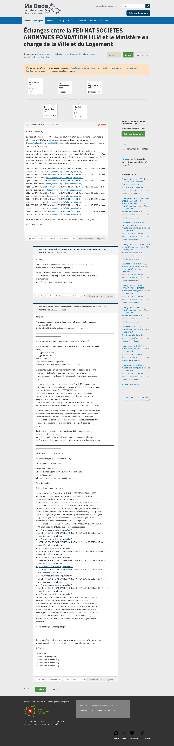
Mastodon (134, 738)
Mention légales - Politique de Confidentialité (41, 724)
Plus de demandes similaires (131, 384)
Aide (69, 20)
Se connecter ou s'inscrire (104, 6)
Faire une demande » (138, 13)
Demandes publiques (33, 20)
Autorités (51, 20)
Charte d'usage (62, 721)
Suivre (128, 55)
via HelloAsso (110, 710)
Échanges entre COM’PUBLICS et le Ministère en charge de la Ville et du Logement (136, 247)
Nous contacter (47, 721)
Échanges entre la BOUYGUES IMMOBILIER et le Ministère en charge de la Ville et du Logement (135, 267)
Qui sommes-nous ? (31, 721)
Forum (93, 20)
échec (103, 124)
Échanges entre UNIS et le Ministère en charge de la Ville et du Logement (136, 368)
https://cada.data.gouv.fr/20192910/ (42, 143)
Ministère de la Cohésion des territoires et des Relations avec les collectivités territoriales (135, 190)
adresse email (48, 352)
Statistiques (81, 20)
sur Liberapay (97, 710)
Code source (145, 738)
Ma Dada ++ (127, 159)
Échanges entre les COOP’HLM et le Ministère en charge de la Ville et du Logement (135, 181)
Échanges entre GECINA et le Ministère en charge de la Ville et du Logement (136, 348)
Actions (112, 55)
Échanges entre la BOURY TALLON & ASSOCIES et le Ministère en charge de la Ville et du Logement (136, 226)
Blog (61, 20)
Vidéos (124, 738)
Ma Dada (43, 8)
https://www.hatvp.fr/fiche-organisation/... (64, 171)
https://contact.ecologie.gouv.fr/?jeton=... (54, 282)
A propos (104, 20)
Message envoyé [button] (37, 124)
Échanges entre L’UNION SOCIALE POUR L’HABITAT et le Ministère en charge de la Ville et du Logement (136, 289)
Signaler (100, 238)
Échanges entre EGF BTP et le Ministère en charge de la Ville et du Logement (136, 310)
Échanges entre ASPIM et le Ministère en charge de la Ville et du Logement (136, 329)
